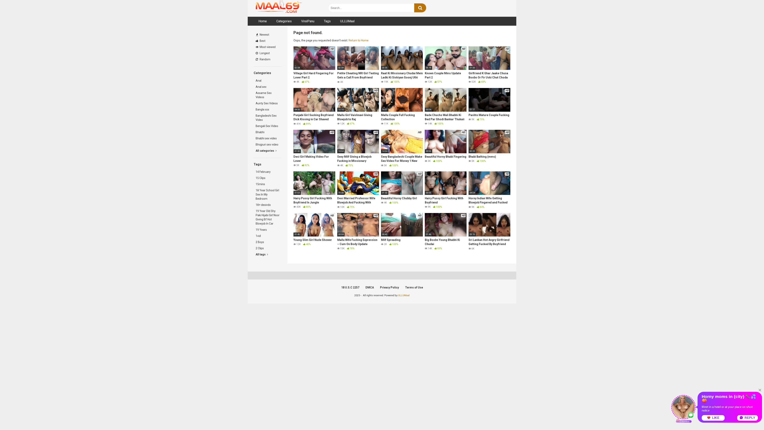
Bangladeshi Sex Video (266, 117)
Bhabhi (260, 132)
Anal (258, 80)
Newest (264, 34)
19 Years (261, 229)
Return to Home (358, 40)
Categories (284, 21)
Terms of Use (414, 287)
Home (262, 21)
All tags (261, 254)
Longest (264, 53)
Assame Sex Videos (264, 95)
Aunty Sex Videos (267, 103)
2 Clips (260, 248)
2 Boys (260, 242)
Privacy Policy (389, 287)
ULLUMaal (347, 21)
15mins (260, 184)
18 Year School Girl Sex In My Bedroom (267, 194)
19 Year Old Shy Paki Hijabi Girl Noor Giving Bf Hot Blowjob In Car (268, 217)
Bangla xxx (262, 109)
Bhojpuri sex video (267, 144)
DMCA (369, 287)
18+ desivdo (263, 204)
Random (264, 59)
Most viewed (267, 47)
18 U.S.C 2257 (350, 287)
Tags (327, 21)
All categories (265, 150)
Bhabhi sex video (266, 138)
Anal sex (261, 86)
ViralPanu (307, 21)
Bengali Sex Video (267, 126)
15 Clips (260, 178)
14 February (263, 171)
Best (262, 40)
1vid (258, 235)
